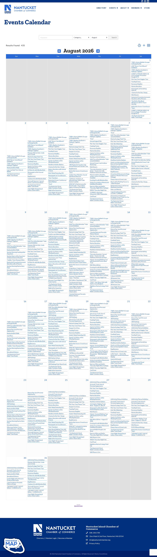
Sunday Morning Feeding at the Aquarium (16, 253)
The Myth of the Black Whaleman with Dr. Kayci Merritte (138, 102)
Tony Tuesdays (53, 178)
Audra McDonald (116, 359)
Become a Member (65, 538)
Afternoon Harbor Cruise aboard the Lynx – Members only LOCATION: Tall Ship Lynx (16, 429)
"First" (50, 184)
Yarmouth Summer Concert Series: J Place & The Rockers (36, 354)
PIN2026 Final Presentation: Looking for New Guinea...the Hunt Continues (119, 168)
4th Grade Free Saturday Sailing (140, 160)
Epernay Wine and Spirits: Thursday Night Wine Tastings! (99, 187)
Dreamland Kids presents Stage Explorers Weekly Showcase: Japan (120, 259)
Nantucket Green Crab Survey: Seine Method (57, 181)
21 (128, 301)
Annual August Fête (96, 141)
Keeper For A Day (74, 151)
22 (149, 301)
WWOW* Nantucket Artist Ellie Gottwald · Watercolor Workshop (78, 349)
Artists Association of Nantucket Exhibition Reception (99, 183)
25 (66, 380)
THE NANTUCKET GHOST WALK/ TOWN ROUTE (139, 434)
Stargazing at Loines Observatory (75, 291)
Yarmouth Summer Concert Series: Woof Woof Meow (36, 433)
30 (25, 458)
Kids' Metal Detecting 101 (56, 158)
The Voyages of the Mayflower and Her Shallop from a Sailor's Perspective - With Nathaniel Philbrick (99, 353)
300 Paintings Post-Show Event (57, 364)
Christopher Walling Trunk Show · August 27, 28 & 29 (98, 404)
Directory (101, 8)
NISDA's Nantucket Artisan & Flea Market (139, 346)
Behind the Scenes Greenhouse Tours (140, 107)
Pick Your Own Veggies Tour (139, 79)
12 (87, 212)
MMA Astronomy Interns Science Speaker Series (76, 273)
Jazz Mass (134, 275)
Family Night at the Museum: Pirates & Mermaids (15, 479)
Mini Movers (135, 95)
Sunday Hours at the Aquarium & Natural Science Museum (16, 256)
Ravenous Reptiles (136, 84)
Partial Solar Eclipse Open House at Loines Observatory (77, 261)
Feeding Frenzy (136, 81)
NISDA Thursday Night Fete (98, 190)
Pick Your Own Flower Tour (36, 159)
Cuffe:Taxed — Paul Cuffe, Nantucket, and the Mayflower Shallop (120, 355)
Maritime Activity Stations (56, 164)
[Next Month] (98, 51)
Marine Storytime (136, 86)
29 (149, 380)
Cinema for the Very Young (139, 92)
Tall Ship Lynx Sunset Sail (76, 353)
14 (128, 212)
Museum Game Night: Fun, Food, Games (56, 281)
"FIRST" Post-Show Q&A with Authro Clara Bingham (98, 282)
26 (87, 380)
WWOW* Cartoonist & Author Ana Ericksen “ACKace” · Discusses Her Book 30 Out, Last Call (78, 428)
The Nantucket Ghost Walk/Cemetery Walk (75, 283)
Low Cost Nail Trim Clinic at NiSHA (15, 170)
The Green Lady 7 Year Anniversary (55, 258)
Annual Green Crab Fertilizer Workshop (98, 163)
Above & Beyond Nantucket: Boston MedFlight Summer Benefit (119, 266)
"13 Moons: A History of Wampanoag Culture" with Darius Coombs (77, 180)
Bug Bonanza (31, 176)
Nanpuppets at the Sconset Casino (35, 173)
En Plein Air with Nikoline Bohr (36, 170)
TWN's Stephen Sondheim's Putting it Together (139, 70)
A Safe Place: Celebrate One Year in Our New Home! (77, 269)
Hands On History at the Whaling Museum (35, 166)
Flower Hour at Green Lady (119, 179)
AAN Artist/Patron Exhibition (98, 337)
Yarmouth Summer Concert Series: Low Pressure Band (36, 181)
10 (45, 212)
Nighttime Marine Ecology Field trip (99, 286)
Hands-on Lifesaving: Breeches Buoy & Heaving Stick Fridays (120, 163)
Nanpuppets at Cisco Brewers (57, 175)
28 (128, 380)
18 (66, 301)
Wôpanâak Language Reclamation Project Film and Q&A (140, 265)
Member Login (51, 538)
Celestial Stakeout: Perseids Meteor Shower (77, 294)
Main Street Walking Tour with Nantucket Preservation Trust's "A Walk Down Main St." (57, 276)
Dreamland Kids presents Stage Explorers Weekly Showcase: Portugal (120, 175)
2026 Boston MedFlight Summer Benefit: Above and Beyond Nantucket (120, 272)
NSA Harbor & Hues (54, 358)
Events (112, 8)
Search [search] (114, 37)
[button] (139, 45)
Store (147, 8)
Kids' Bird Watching (116, 144)
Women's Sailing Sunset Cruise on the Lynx (57, 361)
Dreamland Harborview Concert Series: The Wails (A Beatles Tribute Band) (36, 350)
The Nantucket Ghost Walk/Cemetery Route (55, 187)
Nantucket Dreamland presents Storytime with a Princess (140, 98)
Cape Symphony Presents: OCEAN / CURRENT (118, 192)
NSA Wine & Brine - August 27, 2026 (99, 420)
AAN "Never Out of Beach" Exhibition (139, 66)
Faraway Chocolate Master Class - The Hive (77, 277)
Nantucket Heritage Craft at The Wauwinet (36, 478)
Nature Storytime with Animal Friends (57, 170)
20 (108, 301)
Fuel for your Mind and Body (56, 234)
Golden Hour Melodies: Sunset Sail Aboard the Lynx (78, 175)
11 (66, 212)
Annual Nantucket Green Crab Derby (140, 162)
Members (135, 8)
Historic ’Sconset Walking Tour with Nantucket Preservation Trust (99, 261)
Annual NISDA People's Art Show (98, 430)
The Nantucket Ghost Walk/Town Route (137, 116)
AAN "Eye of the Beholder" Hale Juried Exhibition (99, 160)
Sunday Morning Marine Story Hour (15, 266)
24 (45, 380)
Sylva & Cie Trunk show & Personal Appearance (55, 318)
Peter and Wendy (116, 189)
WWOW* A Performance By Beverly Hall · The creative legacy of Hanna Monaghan (77, 185)
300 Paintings (32, 357)
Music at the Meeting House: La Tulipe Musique (120, 182)
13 (108, 212)
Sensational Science (12, 270)
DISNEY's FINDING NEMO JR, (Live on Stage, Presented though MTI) (140, 75)
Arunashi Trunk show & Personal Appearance (55, 394)
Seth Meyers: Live (95, 437)
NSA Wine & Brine (95, 265)
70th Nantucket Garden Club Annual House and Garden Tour (78, 165)
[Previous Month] (59, 51)
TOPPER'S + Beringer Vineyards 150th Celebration (98, 193)
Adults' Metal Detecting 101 (77, 158)
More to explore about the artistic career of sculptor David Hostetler (99, 176)
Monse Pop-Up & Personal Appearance (76, 228)
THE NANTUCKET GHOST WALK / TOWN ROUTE (36, 491)
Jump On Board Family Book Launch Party (36, 423)
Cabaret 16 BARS (116, 276)
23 (25, 380)
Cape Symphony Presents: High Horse (140, 359)
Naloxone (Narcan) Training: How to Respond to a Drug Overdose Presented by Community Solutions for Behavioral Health (77, 240)
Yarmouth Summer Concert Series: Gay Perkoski (36, 487)
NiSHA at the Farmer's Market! (140, 168)
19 (87, 301)
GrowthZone (103, 554)
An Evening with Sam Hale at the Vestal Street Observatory (78, 359)
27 (108, 380)
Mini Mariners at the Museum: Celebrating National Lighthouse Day (119, 147)
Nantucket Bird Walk (13, 167)
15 (149, 212)
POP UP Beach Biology (138, 269)
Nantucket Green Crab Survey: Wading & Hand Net (120, 186)
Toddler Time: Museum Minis (15, 260)
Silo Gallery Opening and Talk (78, 280)
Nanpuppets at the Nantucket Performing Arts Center (98, 331)
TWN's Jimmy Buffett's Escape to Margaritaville (140, 63)
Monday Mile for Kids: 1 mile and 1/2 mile (36, 153)
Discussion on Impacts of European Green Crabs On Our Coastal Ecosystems (120, 197)
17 (45, 301)
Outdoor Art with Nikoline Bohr (37, 178)
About (123, 8)
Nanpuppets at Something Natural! (139, 89)
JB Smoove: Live (115, 278)
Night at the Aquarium (54, 190)
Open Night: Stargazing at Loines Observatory (35, 189)
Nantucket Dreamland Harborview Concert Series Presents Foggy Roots (36, 428)
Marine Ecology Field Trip (35, 156)
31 (45, 458)
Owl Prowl (93, 196)
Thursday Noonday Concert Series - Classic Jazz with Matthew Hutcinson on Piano (98, 171)
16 (25, 301)
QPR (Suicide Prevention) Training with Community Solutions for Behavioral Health (57, 238)
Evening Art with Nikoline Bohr (99, 180)
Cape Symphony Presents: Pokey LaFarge (14, 483)
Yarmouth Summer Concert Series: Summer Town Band (36, 270)
